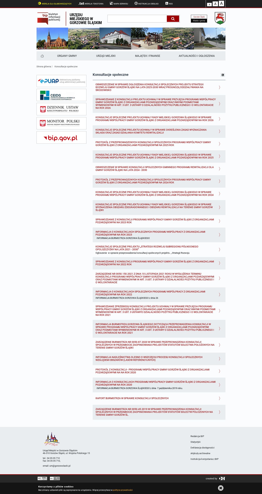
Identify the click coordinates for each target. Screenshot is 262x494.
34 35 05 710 (53, 458)
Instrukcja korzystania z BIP (205, 459)
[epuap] (61, 81)
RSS (171, 4)
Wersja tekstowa (94, 4)
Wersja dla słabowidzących (56, 4)
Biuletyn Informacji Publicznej (51, 19)
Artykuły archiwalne (200, 453)
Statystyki (196, 442)
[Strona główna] (42, 56)
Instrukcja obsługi (148, 4)
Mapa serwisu (121, 4)
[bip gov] (61, 137)
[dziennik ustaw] (61, 109)
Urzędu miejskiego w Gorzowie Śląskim (86, 18)
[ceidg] (61, 95)
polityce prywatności (122, 490)
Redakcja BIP (197, 436)
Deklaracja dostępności (202, 447)
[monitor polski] (61, 123)
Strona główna (44, 66)
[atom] (222, 75)
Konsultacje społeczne (66, 66)
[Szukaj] (173, 18)
